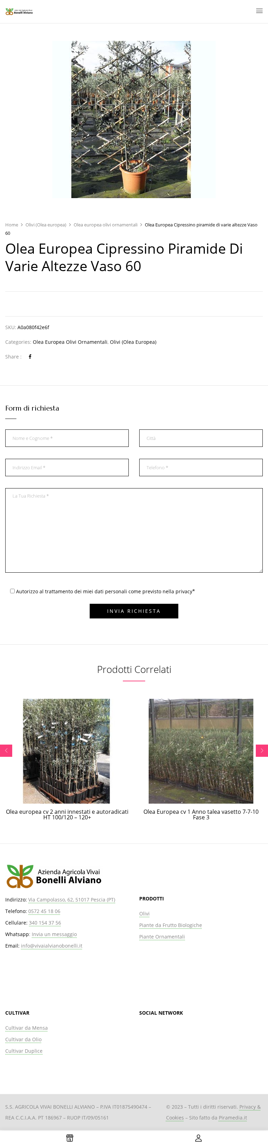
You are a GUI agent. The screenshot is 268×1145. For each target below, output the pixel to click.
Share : (13, 356)
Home (11, 225)
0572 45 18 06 (44, 911)
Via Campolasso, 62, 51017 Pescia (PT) (71, 899)
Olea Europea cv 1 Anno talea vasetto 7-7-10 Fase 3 (201, 814)
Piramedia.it (233, 1117)
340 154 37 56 (45, 922)
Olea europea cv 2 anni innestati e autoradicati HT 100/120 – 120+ (67, 814)
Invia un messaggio (54, 934)
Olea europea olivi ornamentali (105, 225)
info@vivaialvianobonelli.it (51, 945)
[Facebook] (30, 356)
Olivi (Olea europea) (45, 225)
